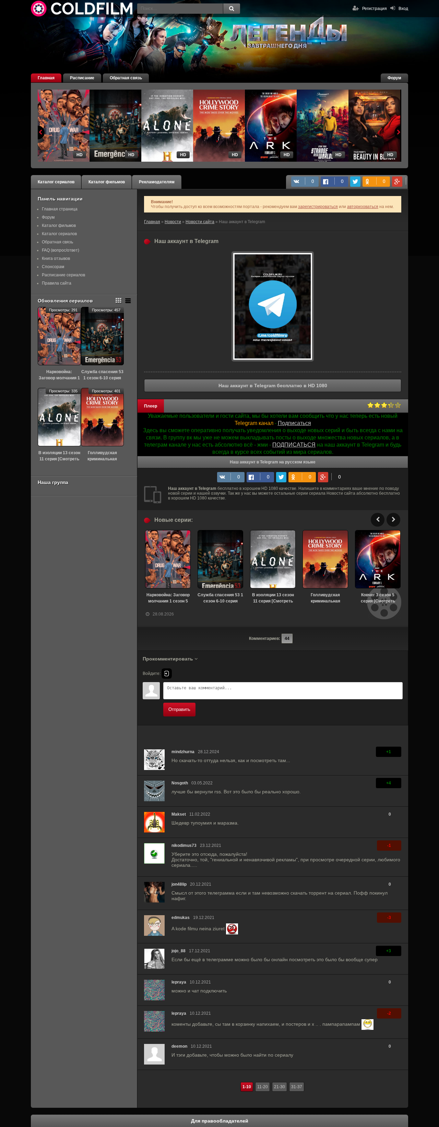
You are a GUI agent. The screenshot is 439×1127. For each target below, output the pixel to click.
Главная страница (60, 209)
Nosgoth (179, 783)
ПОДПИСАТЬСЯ (294, 445)
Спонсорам (53, 266)
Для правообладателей (219, 1121)
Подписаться (294, 423)
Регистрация (374, 8)
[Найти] (231, 8)
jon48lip (179, 884)
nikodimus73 (184, 845)
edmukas (180, 917)
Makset (178, 814)
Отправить (179, 709)
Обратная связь (126, 78)
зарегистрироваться (318, 206)
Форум (394, 78)
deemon (179, 1046)
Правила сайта (56, 283)
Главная (46, 78)
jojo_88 (178, 950)
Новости (173, 221)
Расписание (82, 78)
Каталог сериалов (56, 182)
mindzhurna (182, 751)
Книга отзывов (56, 258)
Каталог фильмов (106, 182)
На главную (82, 8)
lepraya (178, 982)
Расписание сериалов (63, 275)
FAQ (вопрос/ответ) (60, 250)
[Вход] (167, 673)
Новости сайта (200, 221)
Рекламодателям (157, 182)
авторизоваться (362, 206)
